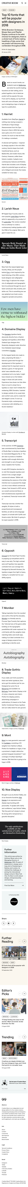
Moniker (4, 618)
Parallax (12, 351)
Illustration (14, 1016)
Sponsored (11, 10)
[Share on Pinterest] (8, 923)
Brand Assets (5, 1139)
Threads (4, 1172)
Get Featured (5, 1135)
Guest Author (11, 49)
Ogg (8, 272)
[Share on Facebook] (13, 923)
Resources (5, 962)
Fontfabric (7, 743)
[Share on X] (4, 923)
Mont (3, 740)
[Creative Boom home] (10, 3)
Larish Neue (15, 216)
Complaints (5, 1154)
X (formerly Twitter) (7, 1169)
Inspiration (5, 1016)
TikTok (3, 1165)
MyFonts (5, 691)
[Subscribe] (24, 1088)
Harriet (21, 119)
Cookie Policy (5, 1152)
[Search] (22, 3)
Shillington (22, 85)
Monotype (5, 689)
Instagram (4, 1163)
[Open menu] (25, 3)
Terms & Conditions (7, 1148)
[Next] (24, 941)
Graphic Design (13, 1058)
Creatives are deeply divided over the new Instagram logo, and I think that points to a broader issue (14, 1063)
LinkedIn (4, 1170)
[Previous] (20, 941)
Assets (12, 962)
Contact (4, 1131)
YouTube (4, 1167)
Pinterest (4, 1174)
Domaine (8, 334)
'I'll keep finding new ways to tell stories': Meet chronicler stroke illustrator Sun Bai (13, 1021)
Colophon (20, 446)
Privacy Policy (5, 1150)
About (3, 1129)
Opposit (4, 556)
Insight (4, 10)
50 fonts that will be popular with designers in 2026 (13, 966)
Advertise (4, 1137)
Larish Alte (7, 222)
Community (5, 1133)
